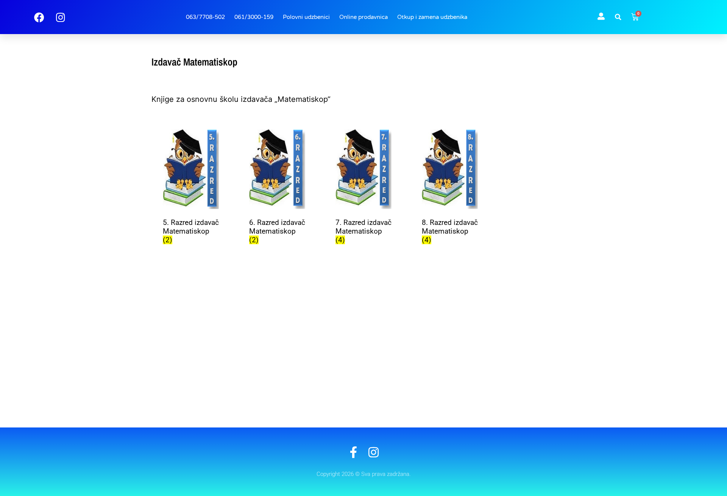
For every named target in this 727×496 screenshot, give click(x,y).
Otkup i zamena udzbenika (432, 17)
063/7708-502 (205, 17)
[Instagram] (373, 452)
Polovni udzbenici (306, 17)
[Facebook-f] (353, 452)
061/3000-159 (253, 17)
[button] (618, 17)
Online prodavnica (363, 17)
